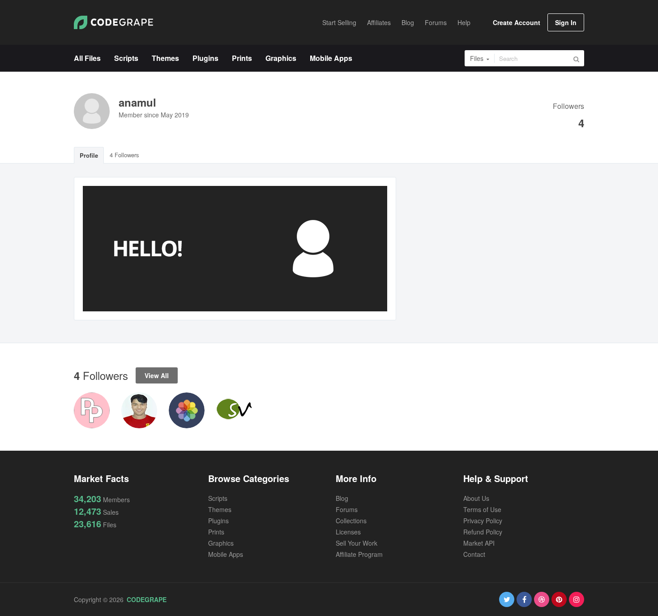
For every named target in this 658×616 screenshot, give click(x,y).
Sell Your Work (356, 542)
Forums (347, 509)
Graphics (221, 542)
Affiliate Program (359, 554)
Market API (479, 542)
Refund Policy (482, 531)
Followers (568, 107)
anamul (137, 102)
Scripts (217, 498)
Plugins (218, 520)
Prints (216, 531)
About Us (476, 498)
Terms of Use (482, 509)
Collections (351, 520)
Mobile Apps (225, 554)
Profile (89, 155)
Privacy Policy (482, 520)
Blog (342, 498)
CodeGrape (147, 599)
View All (157, 375)
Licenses (348, 531)
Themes (219, 509)
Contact (474, 554)
